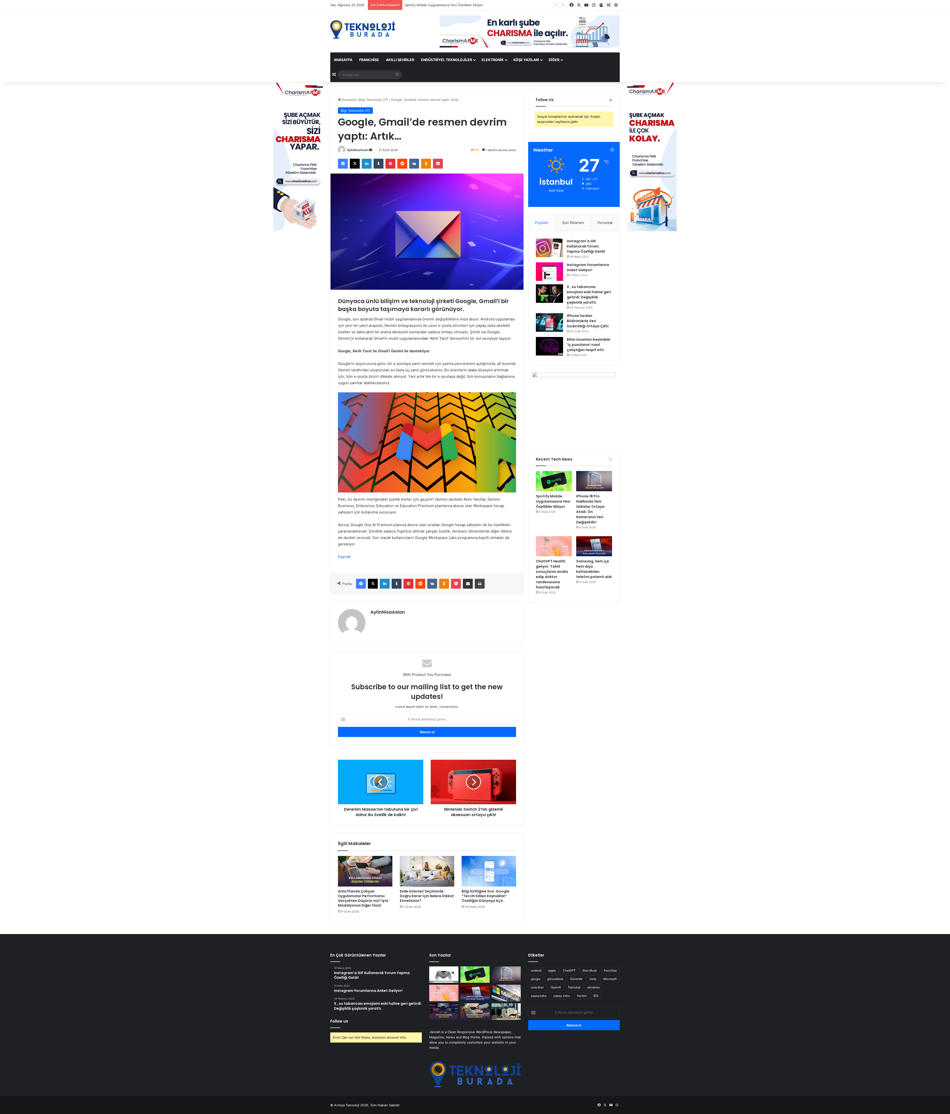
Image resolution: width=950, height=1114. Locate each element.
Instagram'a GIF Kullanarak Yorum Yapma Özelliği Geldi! (586, 246)
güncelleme (555, 979)
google (535, 979)
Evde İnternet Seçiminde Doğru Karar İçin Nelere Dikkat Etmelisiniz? (427, 896)
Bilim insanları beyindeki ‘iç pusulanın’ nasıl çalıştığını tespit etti (588, 344)
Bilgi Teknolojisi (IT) (373, 100)
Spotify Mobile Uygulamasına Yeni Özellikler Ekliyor (553, 501)
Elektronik (493, 60)
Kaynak (344, 556)
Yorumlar (605, 222)
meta (593, 979)
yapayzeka (538, 996)
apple (552, 970)
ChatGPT (569, 970)
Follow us (339, 1021)
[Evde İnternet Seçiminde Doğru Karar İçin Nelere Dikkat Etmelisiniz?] (427, 871)
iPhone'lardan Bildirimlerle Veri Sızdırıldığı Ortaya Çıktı (588, 321)
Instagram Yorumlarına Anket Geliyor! (588, 267)
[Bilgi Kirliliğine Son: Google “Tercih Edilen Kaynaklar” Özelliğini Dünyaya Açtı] (489, 871)
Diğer (554, 60)
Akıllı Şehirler (400, 60)
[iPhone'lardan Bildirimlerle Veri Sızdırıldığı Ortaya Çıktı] (549, 322)
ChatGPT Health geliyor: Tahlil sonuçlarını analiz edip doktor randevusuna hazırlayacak (552, 574)
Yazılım (582, 996)
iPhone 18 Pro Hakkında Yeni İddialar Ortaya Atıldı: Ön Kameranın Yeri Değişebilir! (467, 5)
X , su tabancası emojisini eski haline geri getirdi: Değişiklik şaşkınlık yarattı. (589, 294)
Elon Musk (590, 970)
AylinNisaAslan (357, 150)
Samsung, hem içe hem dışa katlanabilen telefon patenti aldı (594, 569)
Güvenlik (576, 979)
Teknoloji (574, 987)
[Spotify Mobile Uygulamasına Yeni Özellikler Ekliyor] (554, 481)
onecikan (537, 987)
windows (593, 987)
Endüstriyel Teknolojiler (446, 60)
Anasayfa (343, 60)
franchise (610, 970)
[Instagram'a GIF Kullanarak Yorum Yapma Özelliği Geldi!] (549, 248)
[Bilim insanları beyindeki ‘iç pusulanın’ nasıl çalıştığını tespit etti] (549, 346)
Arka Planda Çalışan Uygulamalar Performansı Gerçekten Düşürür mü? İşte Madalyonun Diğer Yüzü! (363, 898)
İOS (596, 996)
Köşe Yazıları (526, 60)
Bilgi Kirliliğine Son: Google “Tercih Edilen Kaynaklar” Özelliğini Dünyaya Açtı (485, 896)
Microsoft (610, 979)
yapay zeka (561, 996)
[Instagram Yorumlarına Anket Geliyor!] (549, 271)
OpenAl (556, 987)
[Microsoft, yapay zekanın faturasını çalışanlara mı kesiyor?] (506, 993)
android (536, 970)
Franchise (369, 60)
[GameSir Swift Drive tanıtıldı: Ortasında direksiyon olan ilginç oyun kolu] (443, 974)
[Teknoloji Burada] (362, 29)
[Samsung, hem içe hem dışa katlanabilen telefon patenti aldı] (594, 546)
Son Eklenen (573, 222)
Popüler (542, 222)
